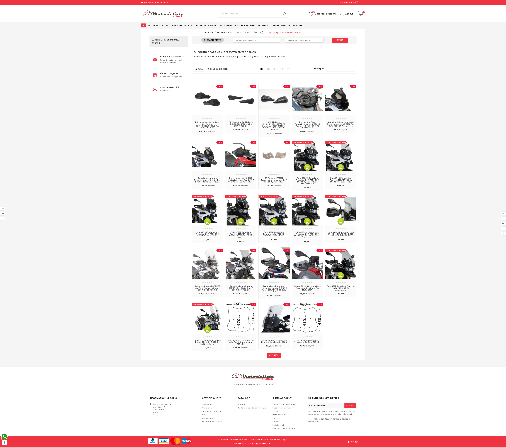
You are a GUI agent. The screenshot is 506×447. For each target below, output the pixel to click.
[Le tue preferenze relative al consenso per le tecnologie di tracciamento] (4, 442)
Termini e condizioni (212, 411)
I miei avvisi (278, 425)
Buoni (275, 421)
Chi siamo (207, 408)
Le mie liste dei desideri (284, 428)
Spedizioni (207, 404)
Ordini (275, 411)
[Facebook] (349, 442)
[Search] (284, 13)
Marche (241, 404)
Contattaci (207, 418)
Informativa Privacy (212, 421)
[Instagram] (356, 442)
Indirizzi (276, 418)
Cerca (339, 40)
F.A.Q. (205, 414)
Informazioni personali (284, 404)
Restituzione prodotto (284, 408)
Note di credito (280, 414)
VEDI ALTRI (274, 355)
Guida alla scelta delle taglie (251, 408)
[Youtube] (352, 442)
